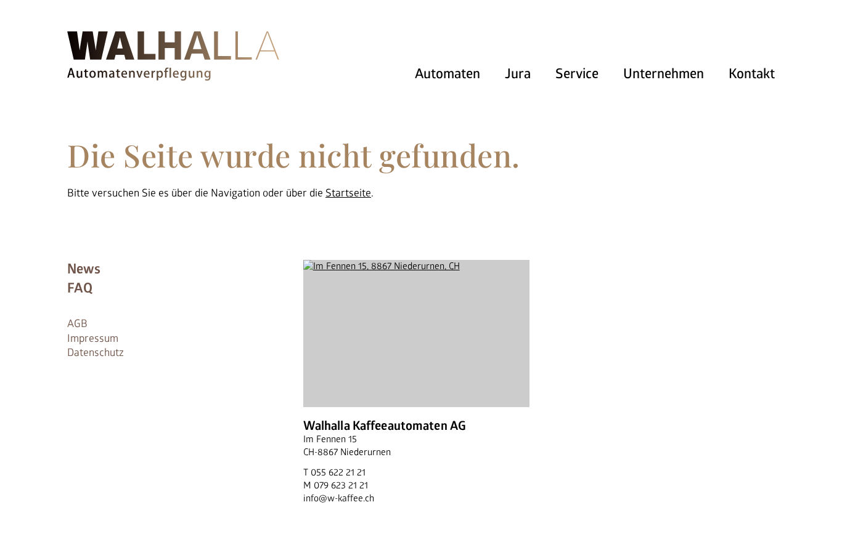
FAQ (79, 288)
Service (577, 74)
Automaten (447, 74)
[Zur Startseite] (173, 54)
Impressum (92, 338)
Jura (518, 74)
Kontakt (752, 74)
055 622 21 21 (338, 473)
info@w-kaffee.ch (338, 498)
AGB (77, 323)
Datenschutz (95, 352)
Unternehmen (663, 74)
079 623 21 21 (341, 485)
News (83, 269)
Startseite (348, 193)
